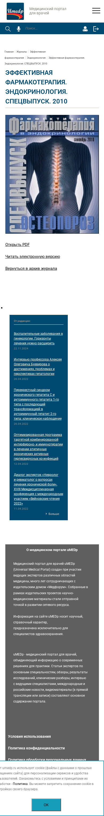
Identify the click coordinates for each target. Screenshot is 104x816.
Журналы (22, 51)
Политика (20, 784)
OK (46, 805)
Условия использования (29, 736)
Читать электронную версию (32, 256)
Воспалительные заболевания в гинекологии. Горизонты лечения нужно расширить (38, 338)
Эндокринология (36, 58)
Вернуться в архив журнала (31, 268)
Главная (9, 51)
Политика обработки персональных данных (47, 760)
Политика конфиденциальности (36, 748)
